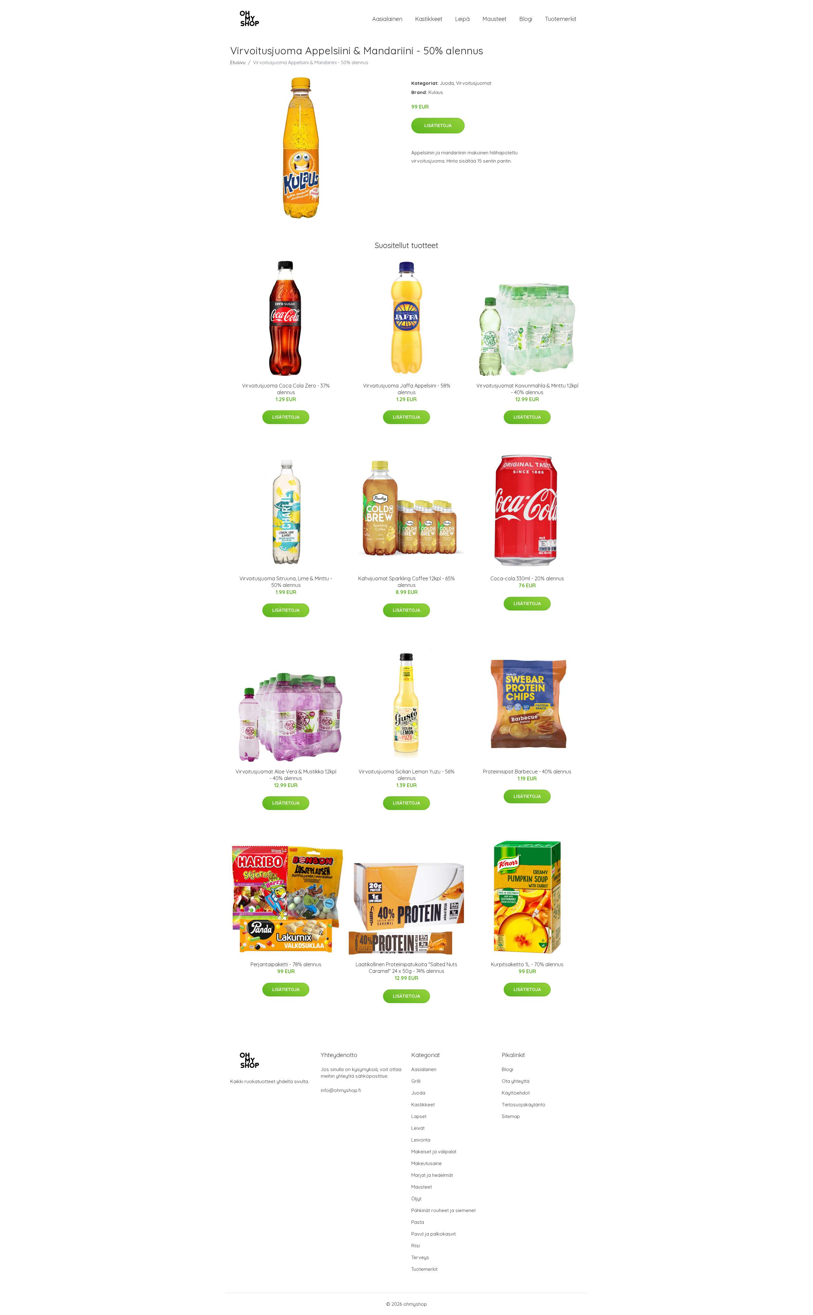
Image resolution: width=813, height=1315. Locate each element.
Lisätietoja (438, 125)
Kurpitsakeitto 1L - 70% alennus (527, 964)
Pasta (417, 1222)
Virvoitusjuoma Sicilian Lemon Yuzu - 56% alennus (406, 774)
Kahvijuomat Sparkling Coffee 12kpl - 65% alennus (406, 581)
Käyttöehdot (516, 1093)
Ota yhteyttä (515, 1081)
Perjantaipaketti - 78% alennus (286, 964)
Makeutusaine (426, 1163)
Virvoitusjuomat (473, 83)
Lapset (419, 1116)
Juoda (447, 83)
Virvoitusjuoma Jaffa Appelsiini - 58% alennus (406, 388)
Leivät (418, 1128)
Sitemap (511, 1116)
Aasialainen (387, 19)
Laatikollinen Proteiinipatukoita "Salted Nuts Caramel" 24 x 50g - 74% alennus (406, 967)
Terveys (420, 1257)
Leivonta (420, 1140)
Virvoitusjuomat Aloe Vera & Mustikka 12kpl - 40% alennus (286, 774)
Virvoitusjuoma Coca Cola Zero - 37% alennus (286, 388)
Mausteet (494, 19)
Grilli (415, 1081)
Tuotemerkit (560, 19)
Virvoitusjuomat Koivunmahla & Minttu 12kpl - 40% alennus (527, 388)
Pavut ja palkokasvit (433, 1234)
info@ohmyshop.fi (341, 1090)
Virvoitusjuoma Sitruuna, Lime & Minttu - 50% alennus (285, 581)
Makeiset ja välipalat (433, 1152)
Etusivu (237, 62)
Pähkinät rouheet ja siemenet (443, 1210)
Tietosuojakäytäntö (523, 1105)
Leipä (462, 19)
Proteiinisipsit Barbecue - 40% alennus (527, 771)
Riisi (415, 1246)
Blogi (525, 19)
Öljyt (416, 1199)
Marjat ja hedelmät (432, 1175)
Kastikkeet (428, 19)
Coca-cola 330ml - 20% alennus (527, 578)
